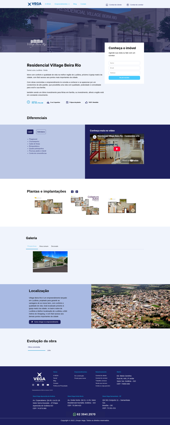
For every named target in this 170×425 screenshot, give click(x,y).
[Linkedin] (43, 385)
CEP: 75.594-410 (74, 405)
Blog (75, 4)
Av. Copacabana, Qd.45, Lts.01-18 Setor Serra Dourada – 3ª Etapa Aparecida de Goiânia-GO (46, 403)
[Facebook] (38, 385)
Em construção (79, 376)
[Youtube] (48, 385)
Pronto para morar (80, 378)
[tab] (30, 132)
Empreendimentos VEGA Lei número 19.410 (42, 390)
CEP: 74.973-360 (39, 408)
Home (55, 372)
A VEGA (48, 4)
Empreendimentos (61, 4)
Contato (83, 4)
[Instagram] (33, 385)
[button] (72, 191)
